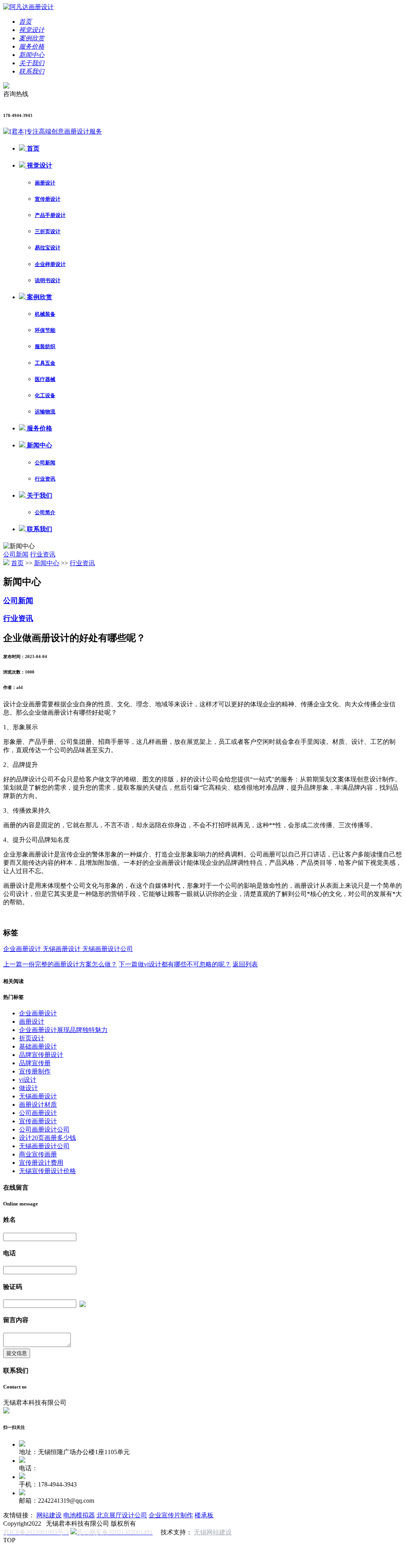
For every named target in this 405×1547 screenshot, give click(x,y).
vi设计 (27, 1079)
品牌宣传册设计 (41, 1054)
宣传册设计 (48, 199)
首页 (32, 148)
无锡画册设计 (62, 948)
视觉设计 (38, 165)
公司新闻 (45, 463)
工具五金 (45, 363)
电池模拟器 (79, 1515)
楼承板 (204, 1515)
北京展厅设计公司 (122, 1515)
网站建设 (49, 1515)
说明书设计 (48, 280)
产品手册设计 (50, 215)
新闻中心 (38, 445)
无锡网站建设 (213, 1532)
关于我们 (38, 495)
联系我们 (38, 529)
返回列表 (245, 964)
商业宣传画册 (38, 1154)
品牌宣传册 (35, 1063)
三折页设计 (48, 231)
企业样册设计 (50, 264)
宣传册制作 (35, 1071)
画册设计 (45, 183)
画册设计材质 (38, 1104)
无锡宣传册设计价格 (47, 1171)
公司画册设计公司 (44, 1129)
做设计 (28, 1088)
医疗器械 (45, 379)
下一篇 (175, 964)
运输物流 (45, 412)
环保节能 (45, 330)
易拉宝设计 (48, 248)
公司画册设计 (38, 1112)
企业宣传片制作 (171, 1515)
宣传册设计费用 (41, 1162)
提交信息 (16, 1353)
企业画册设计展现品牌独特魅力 (63, 1029)
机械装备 (45, 314)
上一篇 (60, 964)
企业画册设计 (23, 948)
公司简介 (45, 512)
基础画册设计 (38, 1046)
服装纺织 (45, 346)
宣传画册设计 (38, 1121)
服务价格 (38, 428)
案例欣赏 (38, 297)
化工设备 (45, 395)
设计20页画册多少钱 (47, 1137)
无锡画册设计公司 (107, 948)
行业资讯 (45, 479)
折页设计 (31, 1038)
